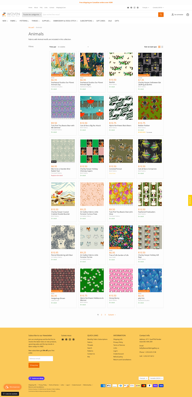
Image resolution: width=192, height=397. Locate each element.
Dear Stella (112, 257)
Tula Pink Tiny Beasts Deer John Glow (121, 213)
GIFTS (117, 21)
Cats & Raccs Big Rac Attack (90, 125)
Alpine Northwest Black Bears (120, 125)
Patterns (90, 351)
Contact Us (91, 354)
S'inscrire (34, 365)
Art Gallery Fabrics (85, 216)
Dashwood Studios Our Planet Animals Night (91, 83)
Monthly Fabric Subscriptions (97, 339)
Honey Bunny (114, 298)
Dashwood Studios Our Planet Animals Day (62, 83)
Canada (157, 7)
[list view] (162, 46)
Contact (52, 7)
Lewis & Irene (55, 300)
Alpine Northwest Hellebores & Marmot (92, 299)
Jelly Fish (141, 298)
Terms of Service (119, 345)
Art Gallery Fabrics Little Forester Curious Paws (89, 213)
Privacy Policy (118, 342)
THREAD (35, 21)
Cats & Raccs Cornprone (147, 169)
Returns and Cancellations (122, 360)
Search (89, 348)
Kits (88, 357)
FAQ (41, 7)
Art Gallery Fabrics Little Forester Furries (89, 256)
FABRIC (13, 21)
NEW (4, 21)
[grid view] (159, 46)
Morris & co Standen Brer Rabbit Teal (60, 170)
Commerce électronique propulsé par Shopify (42, 391)
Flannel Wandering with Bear (62, 255)
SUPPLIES (46, 21)
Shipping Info (117, 339)
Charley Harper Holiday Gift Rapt (148, 256)
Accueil (31, 27)
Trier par (53, 47)
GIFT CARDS (100, 21)
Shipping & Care (61, 7)
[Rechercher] (161, 14)
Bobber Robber (144, 125)
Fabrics (89, 342)
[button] (178, 14)
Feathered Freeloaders (146, 212)
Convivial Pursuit (115, 169)
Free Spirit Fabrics (56, 130)
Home (30, 7)
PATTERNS (24, 21)
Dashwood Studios (56, 87)
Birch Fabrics (113, 84)
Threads (90, 345)
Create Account (118, 354)
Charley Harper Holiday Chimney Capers (89, 170)
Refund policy (118, 357)
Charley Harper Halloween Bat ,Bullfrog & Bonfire (149, 83)
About (36, 7)
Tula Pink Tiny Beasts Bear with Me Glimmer (62, 126)
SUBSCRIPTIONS (86, 21)
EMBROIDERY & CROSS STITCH (64, 21)
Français (144, 7)
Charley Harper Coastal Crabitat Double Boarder (60, 213)
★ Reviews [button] (190, 200)
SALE (110, 21)
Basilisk (112, 82)
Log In (115, 351)
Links (46, 7)
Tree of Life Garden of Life (118, 255)
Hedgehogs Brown (58, 298)
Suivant (111, 315)
